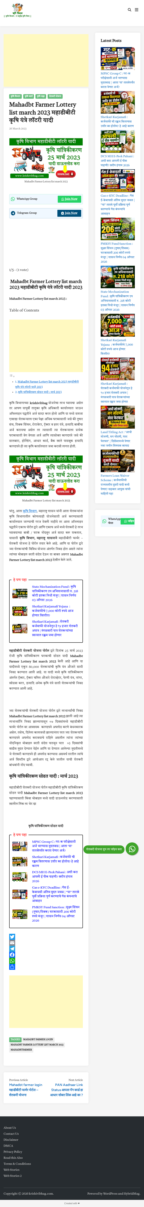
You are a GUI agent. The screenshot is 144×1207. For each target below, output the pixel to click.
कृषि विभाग (15, 96)
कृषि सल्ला (41, 96)
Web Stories (12, 1170)
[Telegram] (46, 949)
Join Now (71, 199)
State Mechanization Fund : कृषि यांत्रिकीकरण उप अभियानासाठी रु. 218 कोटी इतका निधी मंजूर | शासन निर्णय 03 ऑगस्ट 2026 (55, 593)
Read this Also (13, 1158)
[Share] (46, 967)
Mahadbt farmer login (38, 1039)
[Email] (46, 943)
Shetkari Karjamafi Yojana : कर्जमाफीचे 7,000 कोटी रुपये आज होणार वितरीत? (53, 611)
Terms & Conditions (17, 1164)
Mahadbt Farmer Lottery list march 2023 (37, 1045)
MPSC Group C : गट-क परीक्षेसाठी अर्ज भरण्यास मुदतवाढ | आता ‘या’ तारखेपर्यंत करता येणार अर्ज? (54, 846)
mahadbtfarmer (21, 1050)
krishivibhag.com (41, 1193)
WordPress (110, 1193)
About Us (10, 1127)
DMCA (8, 1146)
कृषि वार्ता (29, 96)
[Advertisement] (46, 60)
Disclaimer (11, 1140)
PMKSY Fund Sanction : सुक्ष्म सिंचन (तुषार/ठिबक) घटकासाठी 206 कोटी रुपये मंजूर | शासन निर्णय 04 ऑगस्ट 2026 (56, 914)
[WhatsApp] (46, 961)
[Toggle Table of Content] (12, 376)
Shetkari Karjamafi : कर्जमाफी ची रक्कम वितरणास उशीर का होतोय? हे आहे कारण (55, 862)
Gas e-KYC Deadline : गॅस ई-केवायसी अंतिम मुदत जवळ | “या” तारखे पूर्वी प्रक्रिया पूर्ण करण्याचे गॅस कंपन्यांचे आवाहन (55, 894)
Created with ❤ (72, 1203)
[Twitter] (46, 937)
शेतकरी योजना (55, 96)
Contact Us (11, 1134)
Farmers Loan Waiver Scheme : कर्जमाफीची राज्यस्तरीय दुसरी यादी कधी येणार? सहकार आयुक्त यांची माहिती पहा (115, 484)
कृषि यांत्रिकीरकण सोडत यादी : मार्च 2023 (40, 392)
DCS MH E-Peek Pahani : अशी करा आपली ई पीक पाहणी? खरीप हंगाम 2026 (55, 877)
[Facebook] (46, 955)
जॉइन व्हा (133, 521)
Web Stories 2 (13, 1176)
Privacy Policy (13, 1152)
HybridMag (132, 1193)
